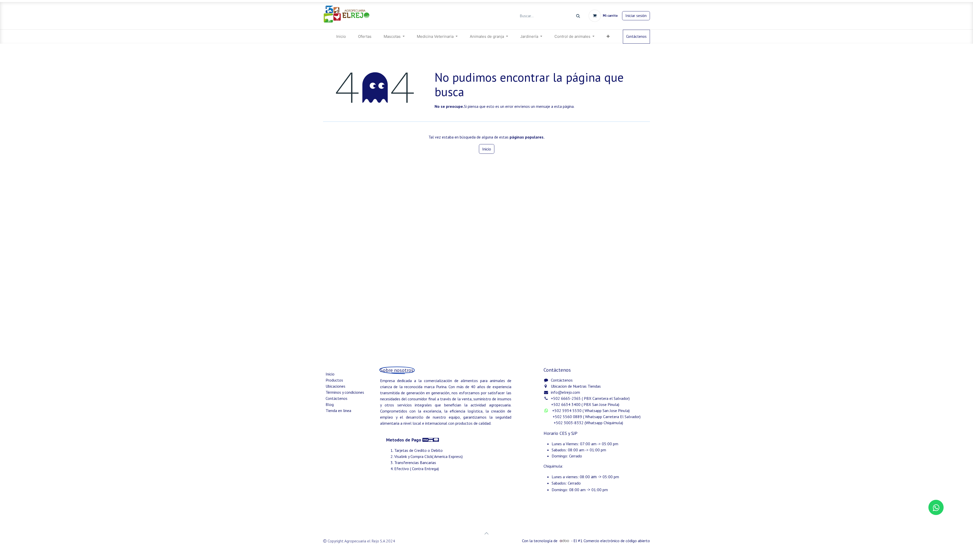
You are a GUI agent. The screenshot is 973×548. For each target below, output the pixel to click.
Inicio (486, 148)
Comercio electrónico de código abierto (617, 540)
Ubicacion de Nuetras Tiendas (576, 386)
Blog (330, 404)
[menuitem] (341, 37)
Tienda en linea (338, 410)
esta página (564, 106)
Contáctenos (636, 36)
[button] (486, 533)
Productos (334, 380)
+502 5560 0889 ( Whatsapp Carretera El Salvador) (597, 416)
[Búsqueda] (578, 16)
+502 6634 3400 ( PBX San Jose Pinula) (585, 404)
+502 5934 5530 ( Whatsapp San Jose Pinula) (591, 410)
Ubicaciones (335, 386)
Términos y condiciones (345, 392)
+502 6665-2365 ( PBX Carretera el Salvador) (590, 398)
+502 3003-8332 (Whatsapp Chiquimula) (584, 422)
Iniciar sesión (636, 15)
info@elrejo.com (565, 392)
